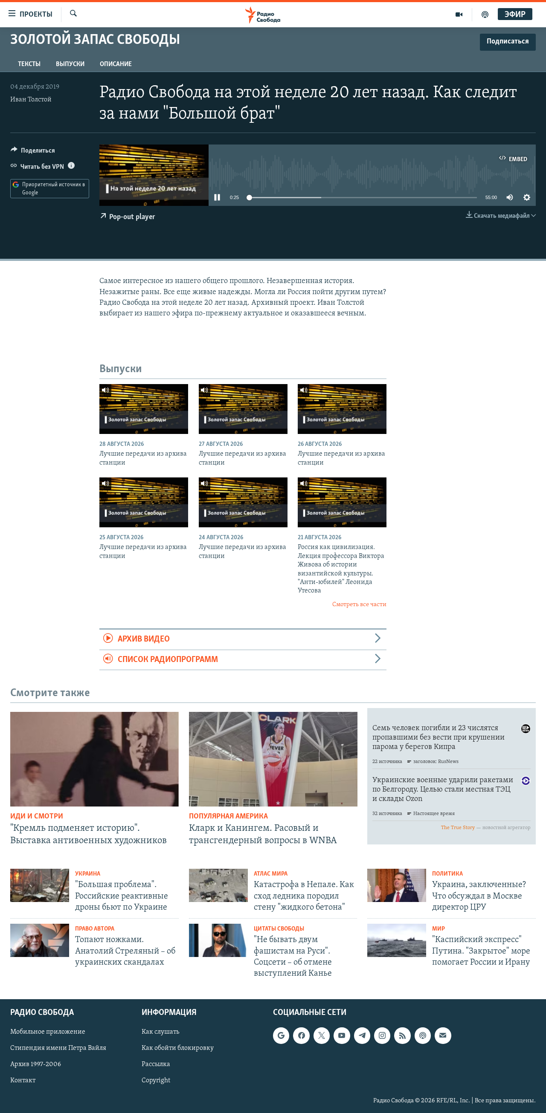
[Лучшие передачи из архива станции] (143, 409)
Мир (438, 929)
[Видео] (459, 14)
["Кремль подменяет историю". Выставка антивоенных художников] (94, 759)
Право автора (94, 929)
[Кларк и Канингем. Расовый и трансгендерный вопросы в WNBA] (273, 759)
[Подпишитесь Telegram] (362, 1036)
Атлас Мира (271, 874)
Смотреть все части (359, 604)
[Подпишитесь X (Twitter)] (322, 1036)
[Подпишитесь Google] (281, 1036)
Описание (116, 64)
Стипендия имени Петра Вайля (58, 1048)
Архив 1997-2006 (35, 1064)
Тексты (29, 64)
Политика (447, 874)
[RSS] (402, 1036)
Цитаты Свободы (279, 929)
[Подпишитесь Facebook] (301, 1036)
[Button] (33, 153)
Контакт (22, 1081)
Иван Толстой (31, 99)
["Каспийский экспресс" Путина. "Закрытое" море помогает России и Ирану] (396, 940)
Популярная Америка (228, 817)
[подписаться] (443, 1036)
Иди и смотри (36, 817)
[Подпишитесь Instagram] (382, 1036)
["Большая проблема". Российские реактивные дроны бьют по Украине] (39, 885)
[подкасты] (485, 14)
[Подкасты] (423, 1036)
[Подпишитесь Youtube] (342, 1036)
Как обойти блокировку (178, 1048)
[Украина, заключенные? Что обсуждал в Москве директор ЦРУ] (396, 885)
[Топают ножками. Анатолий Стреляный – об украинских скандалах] (39, 940)
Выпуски (70, 64)
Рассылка (156, 1064)
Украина (87, 874)
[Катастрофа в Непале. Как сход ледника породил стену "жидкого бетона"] (218, 885)
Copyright (156, 1081)
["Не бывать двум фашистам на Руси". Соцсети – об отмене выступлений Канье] (218, 940)
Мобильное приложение (47, 1032)
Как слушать (160, 1032)
